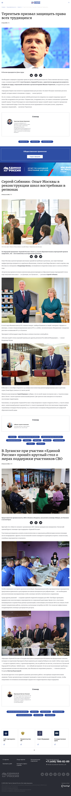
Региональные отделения (35, 760)
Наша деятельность (11, 7)
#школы (27, 440)
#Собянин (40, 443)
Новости (20, 7)
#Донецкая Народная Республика (29, 437)
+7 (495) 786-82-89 (57, 761)
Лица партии (21, 759)
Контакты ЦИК (7, 763)
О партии (6, 759)
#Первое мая (23, 141)
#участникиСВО (58, 711)
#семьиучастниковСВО (24, 715)
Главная (3, 7)
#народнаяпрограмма (14, 440)
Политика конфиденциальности (10, 788)
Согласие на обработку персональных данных (13, 791)
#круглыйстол (45, 711)
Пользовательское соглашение (10, 787)
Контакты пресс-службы (22, 764)
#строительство (58, 440)
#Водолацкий (50, 715)
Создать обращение (35, 156)
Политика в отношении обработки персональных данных (16, 789)
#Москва (12, 437)
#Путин (31, 443)
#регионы (34, 711)
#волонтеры (38, 715)
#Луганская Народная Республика (52, 437)
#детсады (37, 440)
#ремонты (47, 440)
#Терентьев (35, 141)
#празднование (47, 141)
